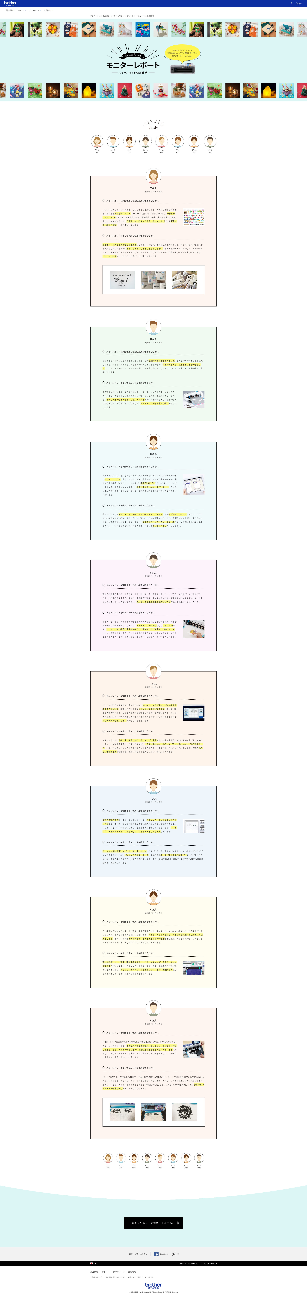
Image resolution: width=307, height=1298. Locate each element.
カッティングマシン (117, 16)
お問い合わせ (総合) (134, 1277)
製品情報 (9, 10)
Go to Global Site (189, 1264)
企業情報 (47, 10)
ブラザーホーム (95, 16)
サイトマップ (149, 1277)
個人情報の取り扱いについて (115, 1277)
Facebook (164, 1254)
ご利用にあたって (96, 1277)
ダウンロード (34, 10)
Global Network (209, 1264)
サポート (21, 10)
